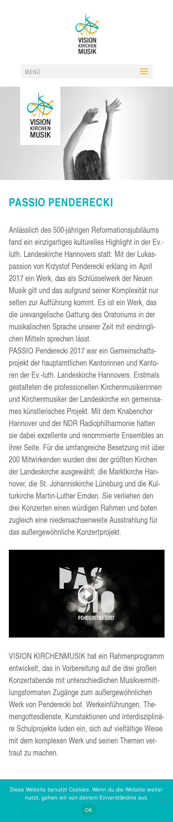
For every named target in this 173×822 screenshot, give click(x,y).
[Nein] (163, 801)
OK (89, 810)
